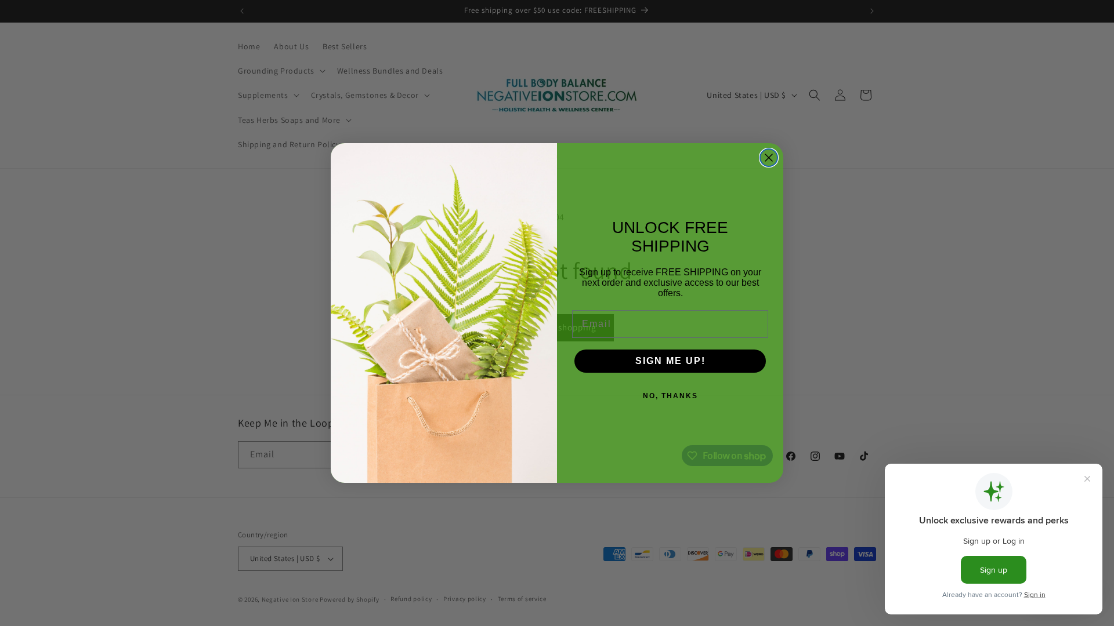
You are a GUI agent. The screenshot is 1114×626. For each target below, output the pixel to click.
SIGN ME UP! (670, 361)
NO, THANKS (670, 396)
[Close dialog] (768, 157)
